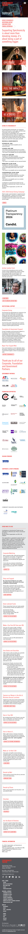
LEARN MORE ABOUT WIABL (9, 706)
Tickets (4, 915)
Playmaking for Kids (7, 893)
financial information (7, 26)
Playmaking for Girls (7, 894)
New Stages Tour (6, 885)
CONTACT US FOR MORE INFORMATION (12, 741)
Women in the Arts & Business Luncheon (11, 900)
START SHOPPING (7, 594)
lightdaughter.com (11, 931)
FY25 (6, 851)
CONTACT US (6, 569)
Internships (5, 906)
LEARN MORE (6, 763)
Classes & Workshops (7, 897)
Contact (4, 919)
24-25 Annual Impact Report (8, 264)
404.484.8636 (10, 870)
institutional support (7, 22)
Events (4, 887)
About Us (4, 904)
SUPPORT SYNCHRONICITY (8, 354)
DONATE (4, 202)
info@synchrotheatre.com (8, 874)
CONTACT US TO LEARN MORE (10, 832)
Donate (4, 913)
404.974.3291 (15, 871)
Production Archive (7, 888)
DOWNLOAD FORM (7, 778)
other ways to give (6, 24)
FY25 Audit (8, 850)
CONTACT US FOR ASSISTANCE (10, 616)
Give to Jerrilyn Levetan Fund (9, 301)
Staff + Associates (7, 909)
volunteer (6, 811)
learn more (5, 298)
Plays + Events (5, 880)
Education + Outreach (6, 891)
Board (4, 908)
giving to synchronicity (7, 20)
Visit (4, 916)
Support (5, 918)
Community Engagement (8, 899)
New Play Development (7, 884)
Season (4, 882)
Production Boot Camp (8, 902)
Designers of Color (7, 896)
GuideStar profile (10, 847)
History (4, 911)
